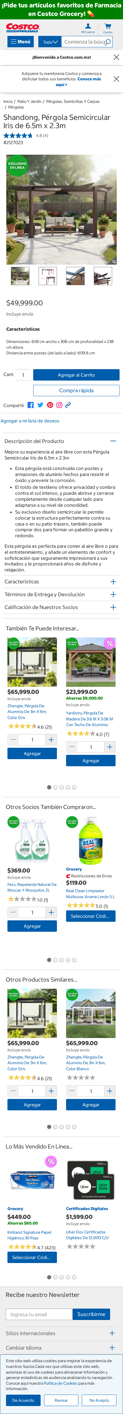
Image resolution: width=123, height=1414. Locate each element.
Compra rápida (76, 390)
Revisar (61, 1400)
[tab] (61, 1333)
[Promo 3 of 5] (61, 788)
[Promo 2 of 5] (55, 788)
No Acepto (99, 1400)
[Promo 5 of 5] (74, 788)
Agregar (32, 753)
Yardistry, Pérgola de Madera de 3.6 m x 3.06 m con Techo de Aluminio (89, 718)
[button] (108, 41)
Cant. (8, 374)
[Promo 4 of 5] (68, 788)
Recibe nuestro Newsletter (43, 1295)
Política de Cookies (61, 1383)
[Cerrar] (116, 57)
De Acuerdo (23, 1400)
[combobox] (49, 42)
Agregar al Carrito (76, 375)
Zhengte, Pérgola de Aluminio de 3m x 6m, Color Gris (27, 711)
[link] (30, 405)
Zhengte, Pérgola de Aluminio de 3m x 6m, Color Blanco (86, 1063)
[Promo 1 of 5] (49, 788)
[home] (23, 28)
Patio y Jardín (29, 101)
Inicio (8, 101)
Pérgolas (16, 107)
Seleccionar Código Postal (93, 916)
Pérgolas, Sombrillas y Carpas (73, 101)
